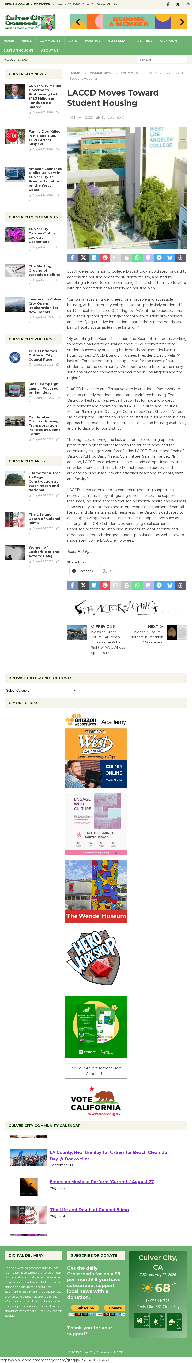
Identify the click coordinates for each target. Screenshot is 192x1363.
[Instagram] (187, 4)
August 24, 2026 (43, 317)
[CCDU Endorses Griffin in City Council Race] (15, 356)
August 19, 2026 (43, 195)
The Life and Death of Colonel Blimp (44, 518)
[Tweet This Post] (83, 258)
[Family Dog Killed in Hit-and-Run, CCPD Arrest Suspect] (15, 136)
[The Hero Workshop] (96, 988)
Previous (76, 22)
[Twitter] (178, 4)
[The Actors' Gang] (127, 613)
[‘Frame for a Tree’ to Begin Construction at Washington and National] (15, 478)
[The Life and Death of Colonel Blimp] (15, 519)
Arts (72, 41)
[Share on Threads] (181, 258)
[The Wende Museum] (96, 920)
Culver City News (27, 74)
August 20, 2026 (43, 439)
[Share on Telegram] (159, 258)
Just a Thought (19, 50)
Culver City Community (34, 217)
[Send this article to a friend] (115, 258)
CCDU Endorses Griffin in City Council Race (43, 355)
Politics (92, 41)
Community (50, 41)
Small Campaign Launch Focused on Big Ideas (43, 388)
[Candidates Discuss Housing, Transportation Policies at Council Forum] (15, 422)
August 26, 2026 (43, 247)
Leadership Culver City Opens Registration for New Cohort (45, 305)
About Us (49, 50)
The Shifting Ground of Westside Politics (45, 270)
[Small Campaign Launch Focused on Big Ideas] (15, 389)
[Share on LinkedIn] (94, 258)
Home (9, 41)
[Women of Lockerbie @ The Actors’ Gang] (15, 552)
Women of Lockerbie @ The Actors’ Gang (44, 551)
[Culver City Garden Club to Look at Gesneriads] (15, 234)
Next (180, 22)
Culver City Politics (30, 339)
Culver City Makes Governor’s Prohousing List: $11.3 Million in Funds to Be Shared (45, 96)
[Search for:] (162, 59)
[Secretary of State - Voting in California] (96, 1113)
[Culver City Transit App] (96, 1055)
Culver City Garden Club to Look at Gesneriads (43, 235)
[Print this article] (126, 258)
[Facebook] (168, 4)
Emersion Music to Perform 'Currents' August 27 (102, 1200)
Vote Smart (119, 41)
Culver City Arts (27, 461)
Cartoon (168, 41)
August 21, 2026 (43, 112)
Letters (145, 41)
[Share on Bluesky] (169, 258)
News (27, 41)
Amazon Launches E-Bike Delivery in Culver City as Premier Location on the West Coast (45, 179)
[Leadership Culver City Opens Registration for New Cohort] (15, 304)
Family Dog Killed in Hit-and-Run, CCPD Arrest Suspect (45, 137)
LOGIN (119, 1352)
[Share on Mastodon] (148, 258)
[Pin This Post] (105, 258)
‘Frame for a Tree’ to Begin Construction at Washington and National (45, 481)
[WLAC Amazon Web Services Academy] (96, 785)
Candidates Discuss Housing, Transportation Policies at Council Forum (45, 425)
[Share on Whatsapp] (137, 258)
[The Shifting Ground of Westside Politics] (15, 270)
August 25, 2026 (43, 280)
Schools (107, 117)
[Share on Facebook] (72, 258)
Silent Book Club (68, 1142)
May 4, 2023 (83, 117)
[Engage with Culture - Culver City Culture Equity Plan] (96, 852)
